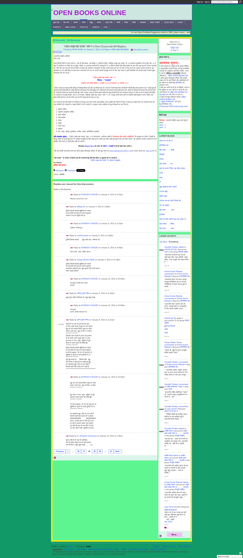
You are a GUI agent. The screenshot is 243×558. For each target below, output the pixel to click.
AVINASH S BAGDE (89, 194)
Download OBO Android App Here (174, 106)
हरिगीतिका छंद (164, 145)
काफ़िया (123, 549)
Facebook (72, 170)
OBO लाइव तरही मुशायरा (120, 49)
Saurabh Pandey (171, 247)
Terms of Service (185, 546)
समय (160, 177)
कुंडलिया (162, 214)
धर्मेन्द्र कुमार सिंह (83, 293)
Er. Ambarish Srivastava (87, 436)
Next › (117, 451)
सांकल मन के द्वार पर (166, 141)
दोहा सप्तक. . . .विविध (166, 224)
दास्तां (161, 173)
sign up (149, 151)
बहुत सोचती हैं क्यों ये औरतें (167, 187)
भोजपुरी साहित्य (179, 436)
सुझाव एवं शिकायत (167, 102)
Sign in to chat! (223, 556)
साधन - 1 (162, 125)
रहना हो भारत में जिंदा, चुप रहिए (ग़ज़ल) (172, 168)
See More (168, 522)
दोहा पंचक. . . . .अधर (166, 228)
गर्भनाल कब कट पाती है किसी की (170, 201)
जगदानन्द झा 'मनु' (170, 318)
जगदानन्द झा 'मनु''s (170, 249)
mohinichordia (82, 235)
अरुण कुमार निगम (83, 320)
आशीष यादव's (169, 431)
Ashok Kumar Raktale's (176, 364)
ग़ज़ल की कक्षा (69, 549)
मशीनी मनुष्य (163, 196)
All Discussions (59, 40)
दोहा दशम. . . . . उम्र (166, 210)
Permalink (71, 194)
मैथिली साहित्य (183, 252)
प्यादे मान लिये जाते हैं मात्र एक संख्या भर (172, 219)
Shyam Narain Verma (173, 342)
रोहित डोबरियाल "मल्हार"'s (175, 387)
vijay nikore (169, 507)
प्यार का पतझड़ (164, 205)
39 (94, 451)
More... (175, 535)
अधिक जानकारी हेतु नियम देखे (178, 76)
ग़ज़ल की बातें (80, 549)
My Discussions (73, 40)
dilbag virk (81, 207)
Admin (70, 546)
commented (169, 274)
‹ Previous (59, 451)
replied (181, 247)
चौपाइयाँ (161, 154)
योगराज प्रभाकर (77, 49)
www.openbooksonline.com (121, 151)
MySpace (60, 170)
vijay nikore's (172, 409)
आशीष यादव (168, 455)
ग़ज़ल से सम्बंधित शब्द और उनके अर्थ (100, 549)
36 (78, 451)
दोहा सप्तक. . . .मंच (166, 164)
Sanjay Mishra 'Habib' (85, 260)
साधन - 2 (162, 127)
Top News (163, 242)
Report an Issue (168, 546)
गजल (166, 252)
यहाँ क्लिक (178, 83)
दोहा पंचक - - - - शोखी (166, 150)
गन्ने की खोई (163, 191)
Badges (157, 546)
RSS (55, 458)
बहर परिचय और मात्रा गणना (138, 549)
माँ (160, 182)
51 (111, 451)
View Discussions (141, 50)
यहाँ (163, 104)
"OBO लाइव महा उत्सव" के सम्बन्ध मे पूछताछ (105, 160)
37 (84, 451)
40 (100, 451)
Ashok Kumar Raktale (173, 271)
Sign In (207, 2)
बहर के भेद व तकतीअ (158, 549)
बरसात (161, 159)
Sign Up (200, 2)
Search (240, 2)
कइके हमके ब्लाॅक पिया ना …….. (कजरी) (176, 432)
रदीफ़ (116, 549)
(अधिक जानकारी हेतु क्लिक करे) (172, 98)
